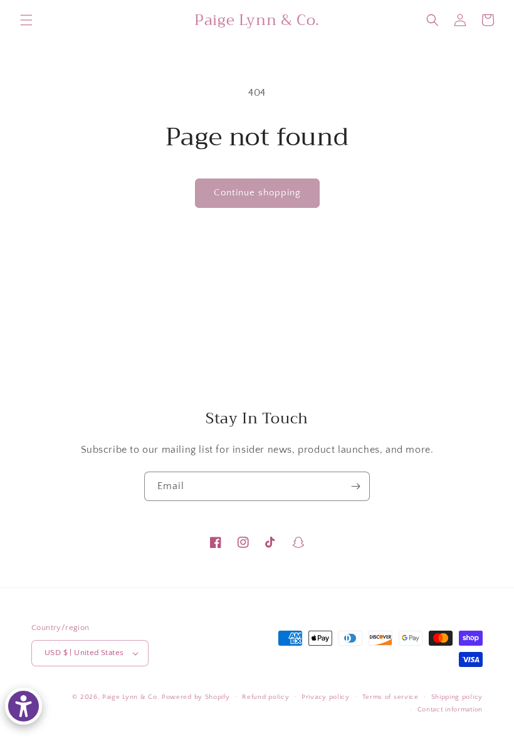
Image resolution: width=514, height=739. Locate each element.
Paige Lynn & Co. (130, 697)
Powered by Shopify (196, 697)
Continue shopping (257, 192)
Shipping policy (457, 697)
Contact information (450, 709)
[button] (26, 20)
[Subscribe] (355, 486)
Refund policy (265, 697)
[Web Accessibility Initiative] (23, 706)
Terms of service (390, 697)
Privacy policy (326, 697)
